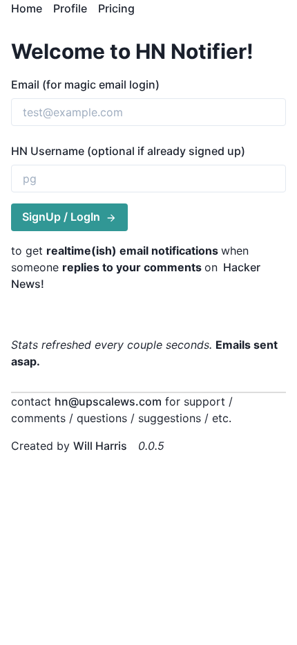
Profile (70, 8)
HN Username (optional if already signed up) (128, 151)
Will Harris (100, 446)
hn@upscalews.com (108, 401)
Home (26, 8)
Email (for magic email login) (85, 84)
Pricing (116, 8)
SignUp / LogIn (61, 217)
